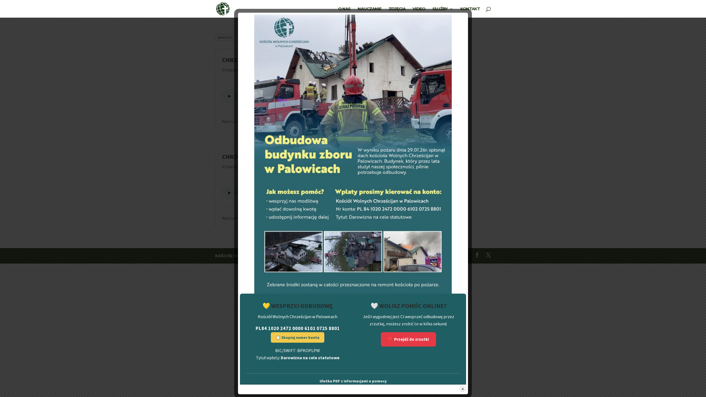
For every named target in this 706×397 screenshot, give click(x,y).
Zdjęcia (397, 9)
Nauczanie (369, 9)
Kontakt (470, 9)
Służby (440, 9)
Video (419, 9)
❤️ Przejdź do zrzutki (408, 339)
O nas (344, 9)
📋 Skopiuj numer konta (297, 337)
